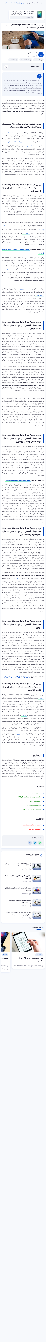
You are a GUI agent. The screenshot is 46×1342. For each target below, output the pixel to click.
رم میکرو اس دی (16, 578)
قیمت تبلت (29, 146)
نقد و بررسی (37, 60)
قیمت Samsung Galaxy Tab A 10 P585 (14, 142)
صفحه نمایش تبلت (9, 269)
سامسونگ (10, 133)
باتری (41, 698)
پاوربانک (17, 734)
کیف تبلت (26, 233)
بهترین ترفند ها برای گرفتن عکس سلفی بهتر (17, 677)
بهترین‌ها (5, 955)
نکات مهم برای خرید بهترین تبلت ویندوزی (18, 480)
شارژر (24, 715)
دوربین (22, 289)
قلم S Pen (39, 295)
